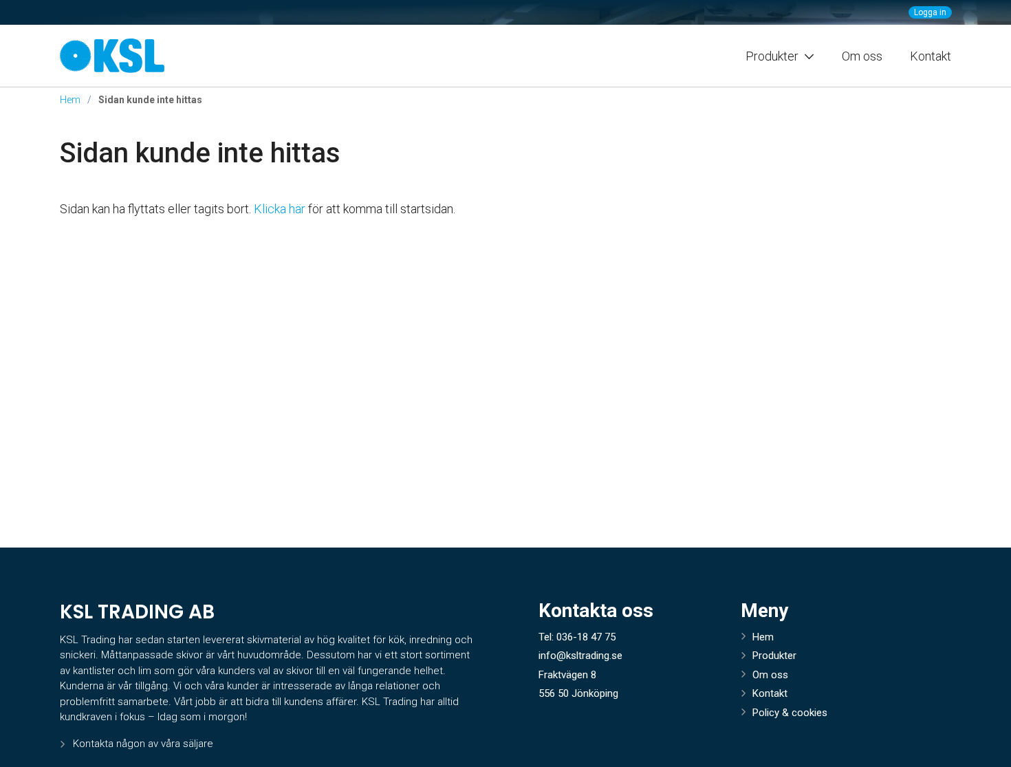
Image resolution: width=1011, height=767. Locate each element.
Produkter (774, 655)
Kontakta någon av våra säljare (143, 743)
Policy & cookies (789, 712)
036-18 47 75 (586, 637)
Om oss (862, 56)
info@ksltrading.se (580, 655)
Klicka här (279, 209)
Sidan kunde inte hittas (200, 153)
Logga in (930, 12)
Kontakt (930, 56)
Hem (70, 99)
